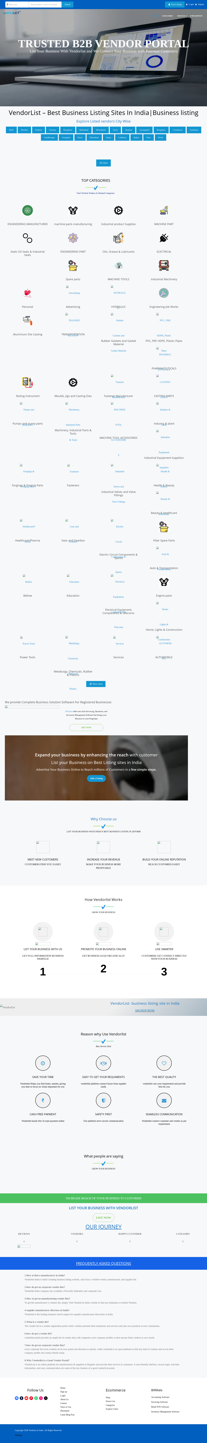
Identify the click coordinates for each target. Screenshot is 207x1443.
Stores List (110, 1401)
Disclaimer (65, 1411)
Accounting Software (160, 1397)
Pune (149, 137)
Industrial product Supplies (118, 224)
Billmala (69, 711)
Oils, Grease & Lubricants (118, 251)
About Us (64, 1399)
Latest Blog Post (67, 1415)
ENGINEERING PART (73, 251)
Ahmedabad (101, 130)
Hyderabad (83, 130)
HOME (154, 16)
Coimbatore (177, 130)
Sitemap (18, 1435)
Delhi (11, 130)
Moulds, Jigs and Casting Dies (73, 396)
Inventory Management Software (165, 1412)
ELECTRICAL (164, 251)
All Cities (103, 163)
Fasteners (73, 485)
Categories (167, 16)
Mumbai (24, 130)
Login (62, 1396)
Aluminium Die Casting (27, 334)
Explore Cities (112, 1409)
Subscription (196, 16)
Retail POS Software (160, 1407)
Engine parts (164, 595)
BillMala (156, 1390)
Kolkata (38, 130)
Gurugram (66, 137)
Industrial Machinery (164, 279)
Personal (27, 307)
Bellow (27, 595)
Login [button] (191, 4)
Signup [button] (201, 4)
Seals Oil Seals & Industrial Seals (28, 253)
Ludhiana (122, 137)
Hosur (80, 137)
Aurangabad (144, 130)
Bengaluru (67, 130)
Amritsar (128, 130)
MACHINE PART (164, 224)
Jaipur (108, 137)
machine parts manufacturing (73, 224)
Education (73, 595)
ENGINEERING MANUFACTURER (28, 224)
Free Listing (176, 4)
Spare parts (73, 279)
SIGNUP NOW (145, 1010)
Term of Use (65, 1407)
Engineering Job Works (164, 307)
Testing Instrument (28, 396)
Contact (63, 1403)
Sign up (63, 1392)
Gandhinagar (49, 137)
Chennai (52, 130)
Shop (108, 1397)
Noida (160, 137)
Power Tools (27, 657)
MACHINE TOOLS (118, 279)
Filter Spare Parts (164, 540)
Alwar (115, 130)
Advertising (73, 307)
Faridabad (194, 130)
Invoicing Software (159, 1402)
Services (181, 16)
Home (62, 1388)
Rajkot (136, 137)
